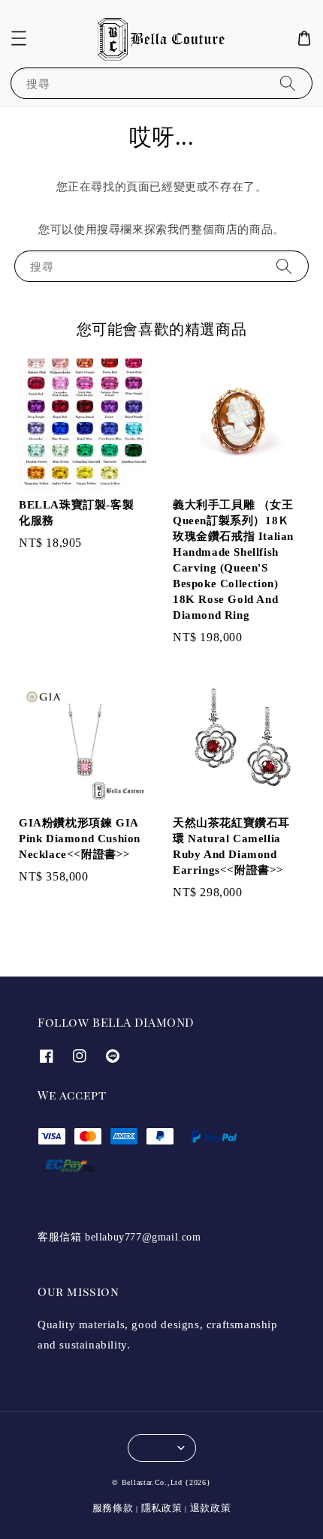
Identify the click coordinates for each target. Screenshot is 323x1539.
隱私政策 (162, 1508)
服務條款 (113, 1508)
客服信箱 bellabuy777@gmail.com (119, 1237)
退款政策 (210, 1508)
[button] (18, 38)
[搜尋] (288, 83)
